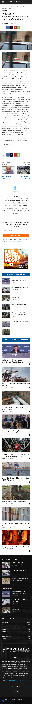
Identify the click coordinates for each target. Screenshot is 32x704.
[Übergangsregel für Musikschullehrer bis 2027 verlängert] (16, 537)
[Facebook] (8, 27)
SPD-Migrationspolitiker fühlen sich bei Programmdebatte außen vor (16, 455)
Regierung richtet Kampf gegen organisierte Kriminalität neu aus (13, 432)
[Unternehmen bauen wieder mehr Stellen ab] (16, 514)
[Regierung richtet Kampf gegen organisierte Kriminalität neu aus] (6, 307)
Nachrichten (7, 6)
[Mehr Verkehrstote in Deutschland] (6, 332)
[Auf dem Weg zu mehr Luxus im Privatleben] (6, 573)
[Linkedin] (17, 691)
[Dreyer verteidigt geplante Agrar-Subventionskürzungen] (6, 565)
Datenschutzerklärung (14, 241)
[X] (11, 27)
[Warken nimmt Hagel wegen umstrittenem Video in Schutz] (6, 281)
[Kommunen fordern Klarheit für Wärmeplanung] (6, 298)
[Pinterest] (15, 27)
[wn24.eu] (3, 23)
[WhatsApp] (18, 27)
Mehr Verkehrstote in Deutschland (19, 330)
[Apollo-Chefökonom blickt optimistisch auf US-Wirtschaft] (6, 324)
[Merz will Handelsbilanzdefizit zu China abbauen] (6, 290)
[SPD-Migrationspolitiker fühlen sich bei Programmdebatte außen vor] (6, 315)
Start (3, 6)
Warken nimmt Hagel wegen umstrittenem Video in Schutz (12, 361)
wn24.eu (6, 23)
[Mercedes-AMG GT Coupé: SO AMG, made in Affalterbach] (6, 581)
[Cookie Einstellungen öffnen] (3, 702)
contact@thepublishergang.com (15, 680)
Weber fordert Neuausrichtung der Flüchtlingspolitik (25, 176)
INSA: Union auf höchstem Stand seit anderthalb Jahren (8, 176)
